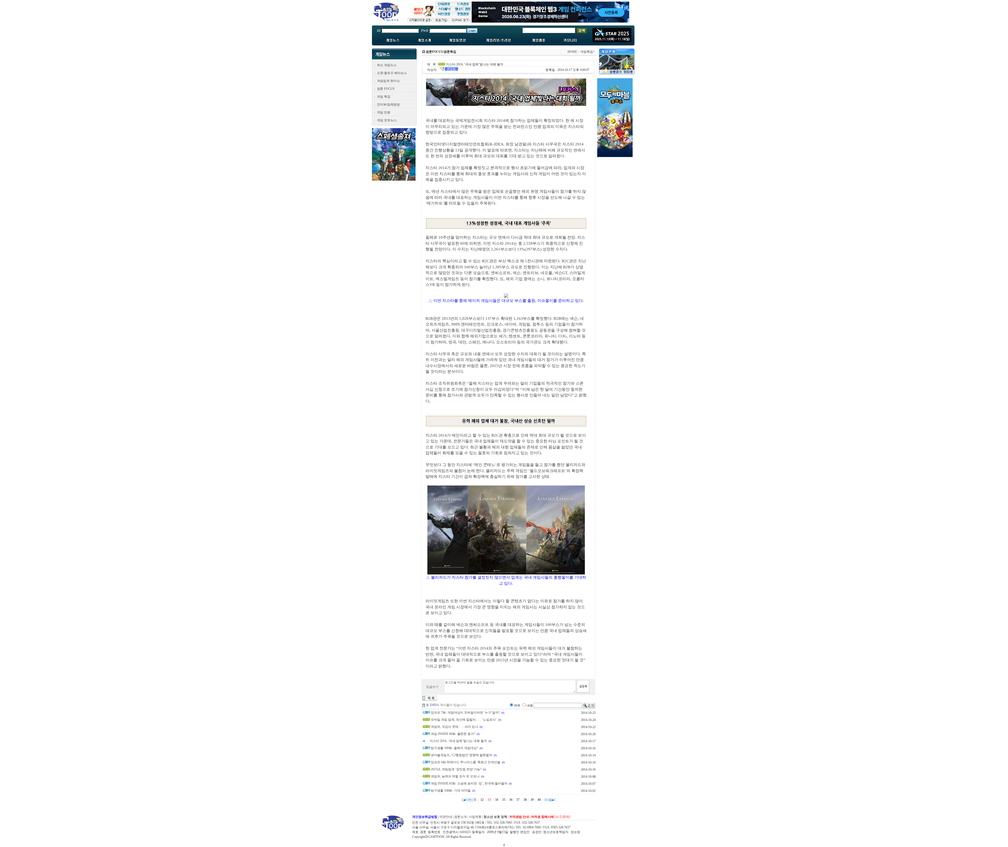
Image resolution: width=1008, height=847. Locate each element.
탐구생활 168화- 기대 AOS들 (451, 790)
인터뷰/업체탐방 (388, 104)
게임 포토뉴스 (387, 120)
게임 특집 (383, 96)
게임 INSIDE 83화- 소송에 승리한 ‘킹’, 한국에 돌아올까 (469, 783)
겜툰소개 (460, 817)
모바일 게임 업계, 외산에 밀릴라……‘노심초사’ (464, 719)
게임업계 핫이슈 (388, 81)
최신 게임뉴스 (387, 65)
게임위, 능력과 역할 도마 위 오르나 (455, 776)
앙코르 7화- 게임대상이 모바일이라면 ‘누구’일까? (465, 712)
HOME (572, 52)
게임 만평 (383, 112)
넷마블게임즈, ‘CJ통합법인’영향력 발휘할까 (461, 755)
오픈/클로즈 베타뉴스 (392, 73)
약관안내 (445, 817)
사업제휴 (475, 817)
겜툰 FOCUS (386, 89)
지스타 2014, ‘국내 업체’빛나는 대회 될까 (458, 741)
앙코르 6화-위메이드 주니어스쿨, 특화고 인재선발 (465, 762)
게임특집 (586, 52)
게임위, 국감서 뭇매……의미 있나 (454, 727)
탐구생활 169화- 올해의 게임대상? (454, 748)
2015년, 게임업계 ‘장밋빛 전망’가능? (456, 769)
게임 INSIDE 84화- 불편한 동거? (453, 734)
